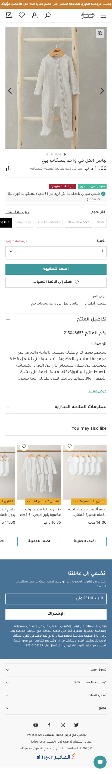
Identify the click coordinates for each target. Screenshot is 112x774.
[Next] (9, 91)
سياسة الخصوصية (70, 636)
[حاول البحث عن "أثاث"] (48, 15)
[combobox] (56, 251)
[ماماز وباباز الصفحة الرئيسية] (88, 15)
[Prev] (102, 91)
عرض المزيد (97, 391)
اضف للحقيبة (85, 541)
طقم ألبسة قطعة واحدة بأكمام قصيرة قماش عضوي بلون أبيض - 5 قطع (86, 513)
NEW (100, 223)
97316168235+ (33, 645)
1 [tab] (65, 154)
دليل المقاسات (17, 212)
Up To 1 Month (49, 223)
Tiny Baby (23, 223)
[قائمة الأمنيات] (69, 446)
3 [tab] (56, 154)
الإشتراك (56, 614)
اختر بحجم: (98, 212)
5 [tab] (47, 154)
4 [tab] (52, 154)
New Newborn (78, 223)
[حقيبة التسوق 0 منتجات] (8, 16)
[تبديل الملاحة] (103, 15)
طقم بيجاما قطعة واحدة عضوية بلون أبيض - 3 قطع (40, 512)
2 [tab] (60, 154)
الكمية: (101, 241)
